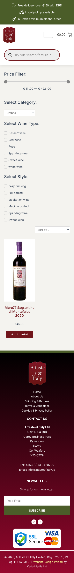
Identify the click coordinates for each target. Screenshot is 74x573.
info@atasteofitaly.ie (41, 469)
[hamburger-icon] (48, 35)
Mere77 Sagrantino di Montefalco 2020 (20, 311)
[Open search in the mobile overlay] (32, 55)
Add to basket (19, 334)
